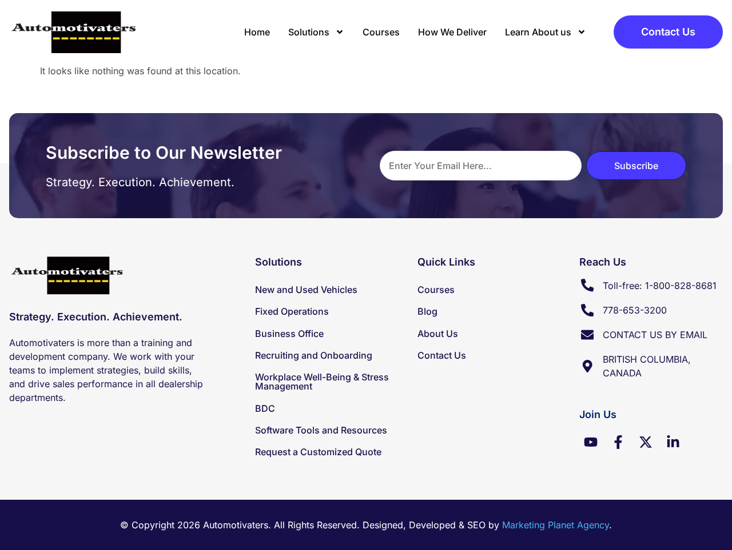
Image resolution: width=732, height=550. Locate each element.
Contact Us (441, 355)
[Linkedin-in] (673, 442)
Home (257, 32)
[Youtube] (590, 442)
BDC (265, 408)
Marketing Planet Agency (555, 525)
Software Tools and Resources (321, 430)
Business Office (289, 333)
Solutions (308, 32)
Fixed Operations (292, 311)
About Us (437, 333)
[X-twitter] (645, 442)
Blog (427, 311)
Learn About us (538, 32)
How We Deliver (452, 32)
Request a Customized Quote (318, 451)
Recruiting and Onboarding (313, 355)
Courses (381, 32)
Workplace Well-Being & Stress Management (322, 381)
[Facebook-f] (618, 442)
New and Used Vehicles (306, 289)
